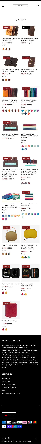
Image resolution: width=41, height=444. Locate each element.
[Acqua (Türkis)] (29, 110)
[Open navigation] (6, 6)
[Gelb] (25, 146)
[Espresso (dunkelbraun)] (12, 110)
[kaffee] (9, 49)
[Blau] (22, 149)
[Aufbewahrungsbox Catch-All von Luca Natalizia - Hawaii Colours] (11, 196)
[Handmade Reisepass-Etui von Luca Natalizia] (11, 92)
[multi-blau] (25, 183)
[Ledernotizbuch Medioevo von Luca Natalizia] (11, 61)
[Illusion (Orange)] (29, 113)
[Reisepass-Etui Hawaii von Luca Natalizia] (30, 196)
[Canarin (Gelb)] (25, 110)
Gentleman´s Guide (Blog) (11, 393)
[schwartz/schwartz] (25, 257)
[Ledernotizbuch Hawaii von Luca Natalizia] (30, 92)
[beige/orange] (3, 254)
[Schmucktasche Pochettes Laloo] (30, 273)
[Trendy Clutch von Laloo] (11, 234)
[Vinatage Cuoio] (6, 80)
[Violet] (22, 146)
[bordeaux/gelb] (6, 254)
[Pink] (3, 219)
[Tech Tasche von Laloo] (11, 310)
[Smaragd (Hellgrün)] (35, 110)
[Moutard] (6, 292)
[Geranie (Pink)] (32, 110)
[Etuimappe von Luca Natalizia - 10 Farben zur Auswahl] (30, 126)
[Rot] (3, 110)
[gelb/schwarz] (22, 257)
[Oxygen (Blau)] (22, 110)
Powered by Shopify (25, 441)
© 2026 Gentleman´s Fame (10, 441)
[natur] (3, 49)
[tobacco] (6, 49)
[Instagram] (9, 438)
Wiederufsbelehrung (9, 384)
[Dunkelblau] (25, 149)
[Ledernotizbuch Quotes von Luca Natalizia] (30, 61)
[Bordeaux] (9, 80)
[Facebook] (2, 438)
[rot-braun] (29, 183)
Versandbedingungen (9, 387)
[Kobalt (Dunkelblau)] (25, 113)
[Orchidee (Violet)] (38, 110)
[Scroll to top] (36, 438)
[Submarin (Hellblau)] (22, 113)
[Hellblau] (35, 146)
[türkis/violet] (29, 257)
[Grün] (32, 146)
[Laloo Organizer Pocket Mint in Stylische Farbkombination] (30, 234)
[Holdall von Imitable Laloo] (11, 273)
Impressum (6, 378)
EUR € (10, 415)
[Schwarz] (3, 80)
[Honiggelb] (9, 110)
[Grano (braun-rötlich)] (15, 110)
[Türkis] (38, 146)
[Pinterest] (5, 438)
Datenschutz (6, 381)
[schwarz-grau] (22, 183)
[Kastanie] (18, 110)
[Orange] (29, 146)
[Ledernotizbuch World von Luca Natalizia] (11, 31)
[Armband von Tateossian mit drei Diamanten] (11, 126)
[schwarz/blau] (9, 254)
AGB (3, 390)
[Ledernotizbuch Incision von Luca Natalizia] (30, 31)
